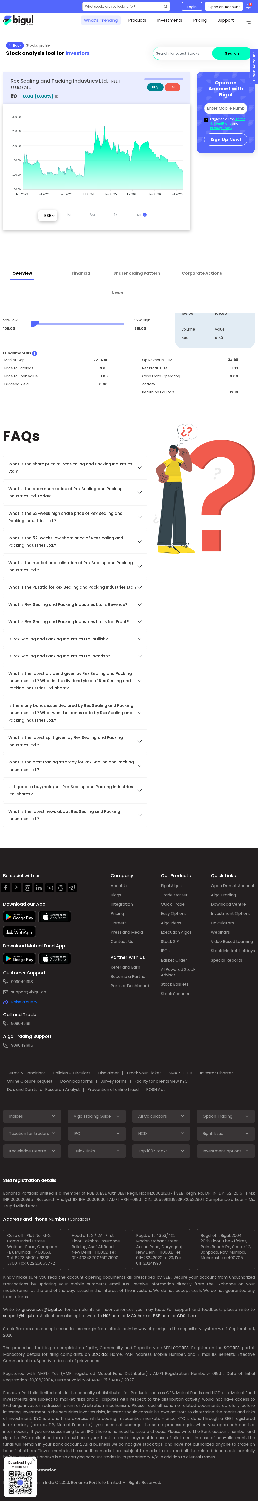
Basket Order (174, 960)
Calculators (222, 923)
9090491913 (22, 982)
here (116, 1316)
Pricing (200, 20)
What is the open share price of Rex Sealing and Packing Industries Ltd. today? (65, 492)
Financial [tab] (82, 273)
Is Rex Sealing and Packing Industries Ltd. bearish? (59, 656)
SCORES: (181, 1348)
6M (92, 214)
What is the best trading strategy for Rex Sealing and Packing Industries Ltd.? (71, 765)
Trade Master (174, 895)
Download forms (76, 1081)
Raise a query (24, 1002)
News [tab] (117, 293)
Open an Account (224, 6)
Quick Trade (173, 904)
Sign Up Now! (225, 139)
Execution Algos (176, 932)
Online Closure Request (30, 1081)
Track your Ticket (143, 1073)
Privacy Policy (221, 128)
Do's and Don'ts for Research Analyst (43, 1089)
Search (232, 53)
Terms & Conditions (227, 121)
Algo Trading (223, 895)
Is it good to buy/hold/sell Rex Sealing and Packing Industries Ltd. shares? (70, 790)
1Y (115, 214)
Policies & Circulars (71, 1073)
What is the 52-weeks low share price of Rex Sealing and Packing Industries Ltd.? (65, 541)
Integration (122, 904)
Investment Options (230, 914)
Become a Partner (129, 976)
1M (69, 214)
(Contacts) (79, 1219)
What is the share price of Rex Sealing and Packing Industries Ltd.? (70, 467)
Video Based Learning (232, 941)
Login (192, 6)
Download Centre (228, 904)
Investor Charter (216, 1073)
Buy (155, 87)
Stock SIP (170, 941)
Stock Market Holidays (233, 951)
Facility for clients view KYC (161, 1081)
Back (16, 45)
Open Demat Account (233, 886)
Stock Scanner (175, 994)
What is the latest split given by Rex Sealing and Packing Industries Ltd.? (65, 741)
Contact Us (122, 941)
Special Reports (226, 960)
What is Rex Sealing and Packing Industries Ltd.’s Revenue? (67, 604)
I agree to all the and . (227, 123)
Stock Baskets (175, 984)
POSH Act (155, 1089)
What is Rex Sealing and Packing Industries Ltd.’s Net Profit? (68, 622)
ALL (140, 214)
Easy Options (173, 914)
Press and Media (127, 932)
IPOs (165, 951)
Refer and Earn (125, 967)
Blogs (116, 895)
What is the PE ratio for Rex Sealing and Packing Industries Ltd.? (72, 587)
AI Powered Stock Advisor (178, 972)
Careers (119, 923)
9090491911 (21, 1024)
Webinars (220, 932)
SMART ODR (180, 1073)
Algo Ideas (171, 923)
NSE (106, 1316)
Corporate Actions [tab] (202, 273)
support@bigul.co (28, 992)
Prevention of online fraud (113, 1089)
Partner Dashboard (130, 986)
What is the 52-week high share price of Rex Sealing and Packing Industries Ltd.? (65, 517)
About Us (119, 886)
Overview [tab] (22, 273)
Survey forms (114, 1081)
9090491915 (22, 1045)
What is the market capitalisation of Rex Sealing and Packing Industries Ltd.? (70, 566)
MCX (132, 1316)
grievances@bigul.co (42, 1309)
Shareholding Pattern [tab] (136, 273)
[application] (96, 153)
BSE (156, 1316)
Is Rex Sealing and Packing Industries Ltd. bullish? (58, 639)
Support (226, 20)
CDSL (182, 1316)
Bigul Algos (171, 886)
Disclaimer (108, 1073)
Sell (172, 87)
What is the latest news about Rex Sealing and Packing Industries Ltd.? (64, 815)
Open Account (254, 66)
